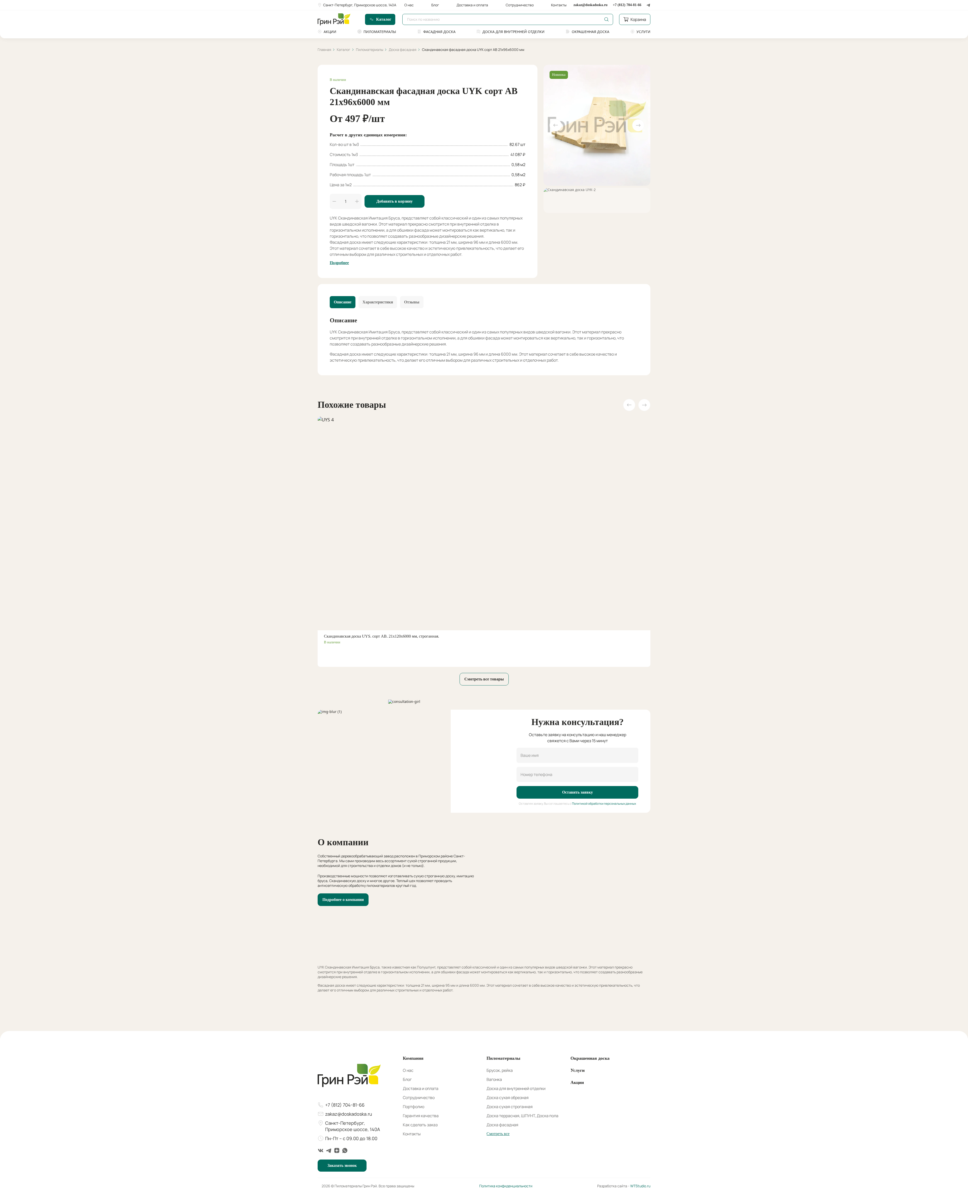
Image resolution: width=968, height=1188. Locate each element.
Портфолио (413, 1106)
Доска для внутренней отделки (513, 31)
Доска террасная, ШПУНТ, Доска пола (522, 1115)
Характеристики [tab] (377, 302)
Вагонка (494, 1079)
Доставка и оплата (472, 5)
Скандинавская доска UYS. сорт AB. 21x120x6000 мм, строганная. (381, 636)
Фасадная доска (439, 31)
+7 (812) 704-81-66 (627, 5)
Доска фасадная (502, 1125)
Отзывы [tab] (411, 302)
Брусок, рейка (500, 1070)
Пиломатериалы (380, 31)
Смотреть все (498, 1134)
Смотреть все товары (484, 679)
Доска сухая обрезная (508, 1097)
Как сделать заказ (420, 1125)
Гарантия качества (421, 1115)
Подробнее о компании (343, 899)
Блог (435, 5)
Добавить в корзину (394, 201)
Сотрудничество (520, 5)
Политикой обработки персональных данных (604, 803)
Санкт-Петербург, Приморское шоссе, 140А (359, 5)
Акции (330, 31)
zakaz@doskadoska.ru (590, 5)
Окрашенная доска (590, 31)
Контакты (558, 5)
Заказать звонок (342, 1165)
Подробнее (339, 263)
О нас (409, 5)
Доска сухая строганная (510, 1106)
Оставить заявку (577, 792)
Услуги (643, 31)
